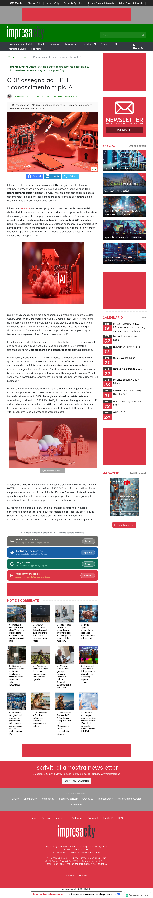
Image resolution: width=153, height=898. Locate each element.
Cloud (41, 44)
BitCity (15, 798)
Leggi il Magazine (124, 524)
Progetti (105, 44)
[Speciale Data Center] (124, 160)
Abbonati (87, 575)
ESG (116, 44)
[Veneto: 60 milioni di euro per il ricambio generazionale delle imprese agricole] (40, 654)
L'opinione (36, 48)
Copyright (93, 818)
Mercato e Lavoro (17, 48)
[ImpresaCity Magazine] (124, 496)
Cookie (70, 875)
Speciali (46, 818)
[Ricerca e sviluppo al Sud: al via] (16, 613)
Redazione (77, 818)
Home (13, 57)
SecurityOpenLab (74, 3)
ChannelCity (34, 3)
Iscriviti (88, 541)
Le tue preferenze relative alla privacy (90, 894)
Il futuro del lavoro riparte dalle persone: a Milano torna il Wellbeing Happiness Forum (88, 673)
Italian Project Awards (130, 3)
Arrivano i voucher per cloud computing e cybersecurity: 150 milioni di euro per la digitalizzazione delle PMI (88, 722)
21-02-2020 (44, 96)
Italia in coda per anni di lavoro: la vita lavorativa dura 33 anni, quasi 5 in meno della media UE (64, 632)
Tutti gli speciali (136, 145)
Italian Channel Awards (101, 3)
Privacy (83, 875)
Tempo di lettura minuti (66, 96)
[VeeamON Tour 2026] (124, 183)
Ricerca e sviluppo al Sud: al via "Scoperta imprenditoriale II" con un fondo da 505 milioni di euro (16, 632)
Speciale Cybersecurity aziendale (122, 237)
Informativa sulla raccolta (48, 894)
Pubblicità (108, 818)
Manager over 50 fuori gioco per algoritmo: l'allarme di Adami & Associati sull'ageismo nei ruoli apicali (64, 676)
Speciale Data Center (116, 168)
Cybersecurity (71, 44)
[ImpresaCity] (25, 32)
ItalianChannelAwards (129, 798)
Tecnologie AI (89, 44)
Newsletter (138, 48)
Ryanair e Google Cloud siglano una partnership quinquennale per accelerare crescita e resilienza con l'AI (15, 723)
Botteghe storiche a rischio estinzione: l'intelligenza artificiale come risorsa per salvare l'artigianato (16, 675)
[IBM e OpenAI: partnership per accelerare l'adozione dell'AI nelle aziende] (88, 613)
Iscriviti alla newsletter (76, 780)
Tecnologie (54, 44)
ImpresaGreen (105, 798)
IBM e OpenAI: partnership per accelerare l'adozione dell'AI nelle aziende (88, 631)
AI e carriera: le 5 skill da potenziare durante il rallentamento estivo (40, 719)
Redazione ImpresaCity (23, 96)
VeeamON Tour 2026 (116, 191)
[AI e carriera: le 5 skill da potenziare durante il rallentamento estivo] (40, 701)
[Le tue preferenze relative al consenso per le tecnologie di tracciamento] (137, 895)
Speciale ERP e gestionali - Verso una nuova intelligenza (122, 213)
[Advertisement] (76, 750)
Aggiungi (88, 552)
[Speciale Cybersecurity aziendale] (124, 230)
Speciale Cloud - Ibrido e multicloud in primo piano (118, 259)
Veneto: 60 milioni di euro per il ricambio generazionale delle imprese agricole (40, 672)
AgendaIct (76, 804)
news (23, 57)
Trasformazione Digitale (21, 44)
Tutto (142, 317)
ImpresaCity (52, 3)
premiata (25, 208)
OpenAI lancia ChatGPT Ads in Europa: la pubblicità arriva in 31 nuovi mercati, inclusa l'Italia (40, 632)
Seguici (88, 564)
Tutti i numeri (138, 473)
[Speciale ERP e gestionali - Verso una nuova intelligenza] (124, 206)
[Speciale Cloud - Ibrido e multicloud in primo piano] (124, 253)
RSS (120, 818)
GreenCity (87, 798)
